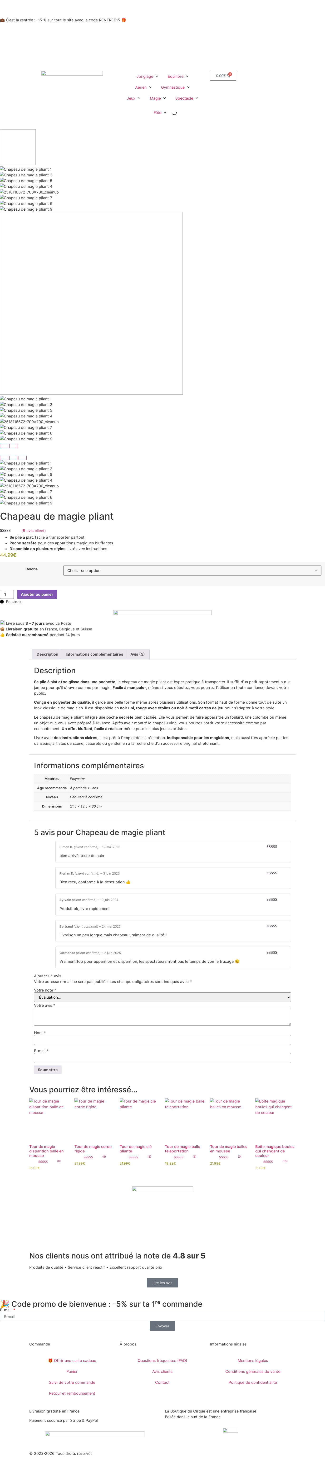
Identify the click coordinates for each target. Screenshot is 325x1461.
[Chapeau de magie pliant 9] (162, 503)
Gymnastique (173, 87)
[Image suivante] (13, 446)
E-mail (41, 1051)
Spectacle (184, 98)
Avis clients (162, 1371)
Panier (72, 1371)
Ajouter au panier (37, 594)
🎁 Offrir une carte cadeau (72, 1360)
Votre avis (44, 1005)
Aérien (141, 87)
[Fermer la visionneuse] (4, 458)
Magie (155, 98)
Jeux (131, 98)
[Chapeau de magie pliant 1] (162, 463)
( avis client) (33, 530)
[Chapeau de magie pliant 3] (162, 469)
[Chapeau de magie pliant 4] (162, 480)
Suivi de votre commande (72, 1382)
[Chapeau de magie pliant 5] (162, 474)
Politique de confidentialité (253, 1382)
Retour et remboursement (72, 1393)
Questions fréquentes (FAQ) (162, 1360)
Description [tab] (47, 654)
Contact (162, 1382)
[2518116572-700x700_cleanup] (162, 486)
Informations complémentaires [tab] (94, 654)
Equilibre (175, 76)
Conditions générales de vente (252, 1371)
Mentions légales (253, 1360)
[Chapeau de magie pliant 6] (162, 497)
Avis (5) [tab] (137, 654)
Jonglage (145, 76)
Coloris (31, 569)
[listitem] (162, 147)
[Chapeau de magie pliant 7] (162, 491)
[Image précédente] (4, 446)
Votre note (45, 990)
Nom (40, 1033)
